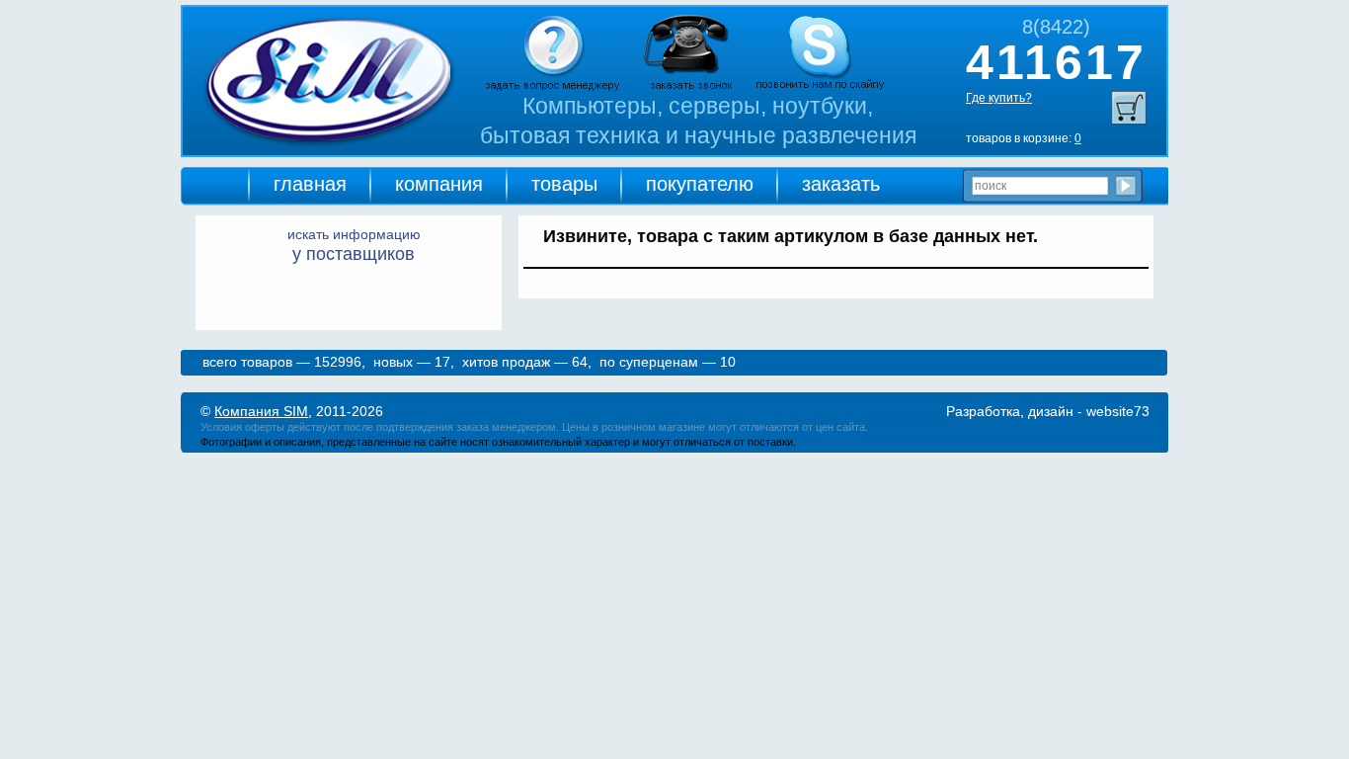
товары (564, 184)
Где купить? (999, 98)
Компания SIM (261, 411)
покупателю (700, 184)
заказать (841, 184)
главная (310, 184)
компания (439, 184)
